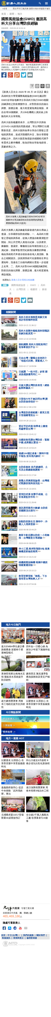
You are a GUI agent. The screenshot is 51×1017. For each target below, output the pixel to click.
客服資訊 (6, 938)
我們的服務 (28, 935)
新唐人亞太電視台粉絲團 (22, 280)
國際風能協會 (18, 285)
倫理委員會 (32, 938)
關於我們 (40, 935)
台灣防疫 (21, 289)
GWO (33, 285)
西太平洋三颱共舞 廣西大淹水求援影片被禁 (21, 8)
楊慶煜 (33, 289)
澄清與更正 (18, 938)
